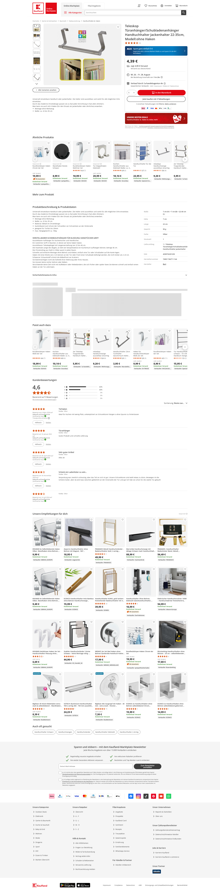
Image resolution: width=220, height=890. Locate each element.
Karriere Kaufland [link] (162, 853)
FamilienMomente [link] (122, 847)
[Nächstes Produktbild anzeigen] (36, 84)
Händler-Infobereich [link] (123, 865)
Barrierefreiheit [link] (182, 885)
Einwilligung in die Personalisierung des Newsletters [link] (77, 781)
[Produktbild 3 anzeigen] (36, 44)
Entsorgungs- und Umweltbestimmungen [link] (159, 885)
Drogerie (39, 842)
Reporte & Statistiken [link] (163, 812)
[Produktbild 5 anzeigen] (36, 60)
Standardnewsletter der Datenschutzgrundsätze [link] (76, 774)
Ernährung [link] (120, 842)
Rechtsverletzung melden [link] (85, 869)
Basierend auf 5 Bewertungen (45, 397)
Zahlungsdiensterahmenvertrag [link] (167, 830)
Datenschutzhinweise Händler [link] (167, 834)
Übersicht (79, 812)
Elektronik (39, 816)
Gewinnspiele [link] (121, 838)
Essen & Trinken (42, 855)
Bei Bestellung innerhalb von (147, 77)
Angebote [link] (119, 812)
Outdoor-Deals (41, 812)
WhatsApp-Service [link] (122, 851)
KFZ (37, 851)
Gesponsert (36, 164)
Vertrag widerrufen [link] (83, 856)
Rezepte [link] (119, 829)
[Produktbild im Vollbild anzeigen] (82, 54)
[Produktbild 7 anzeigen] (36, 77)
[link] (94, 6)
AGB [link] (140, 885)
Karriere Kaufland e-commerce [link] (167, 857)
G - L (77, 820)
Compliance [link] (118, 885)
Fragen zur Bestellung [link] (84, 847)
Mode (38, 838)
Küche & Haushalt (42, 825)
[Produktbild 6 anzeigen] (36, 69)
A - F (77, 816)
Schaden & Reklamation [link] (85, 860)
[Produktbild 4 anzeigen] (36, 52)
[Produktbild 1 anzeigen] (36, 27)
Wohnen (39, 834)
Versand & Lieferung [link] (83, 865)
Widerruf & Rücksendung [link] (85, 852)
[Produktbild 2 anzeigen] (36, 36)
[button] (83, 387)
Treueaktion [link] (120, 834)
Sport (38, 847)
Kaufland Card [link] (121, 820)
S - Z (77, 829)
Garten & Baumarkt (43, 820)
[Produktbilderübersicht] (37, 54)
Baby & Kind (40, 829)
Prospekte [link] (119, 816)
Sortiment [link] (119, 825)
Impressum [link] (107, 885)
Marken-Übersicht (42, 860)
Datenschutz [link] (130, 885)
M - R (78, 825)
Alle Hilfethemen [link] (82, 843)
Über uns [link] (159, 816)
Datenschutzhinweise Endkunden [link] (168, 839)
